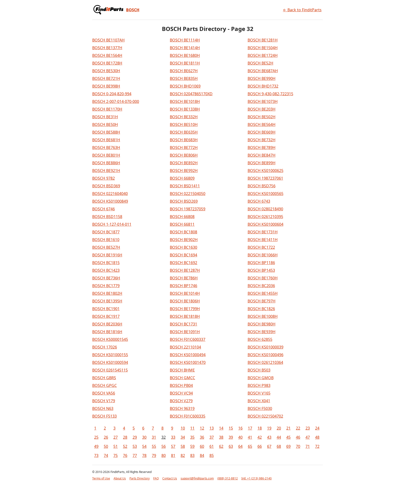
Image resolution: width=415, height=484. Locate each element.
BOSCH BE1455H (263, 293)
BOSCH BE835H (184, 78)
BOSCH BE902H (184, 239)
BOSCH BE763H (106, 147)
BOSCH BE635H (184, 132)
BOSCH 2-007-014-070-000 (115, 101)
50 (106, 446)
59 (192, 446)
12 (202, 428)
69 (288, 446)
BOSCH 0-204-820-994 (111, 93)
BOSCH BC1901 (106, 308)
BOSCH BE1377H (107, 47)
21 (288, 428)
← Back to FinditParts (302, 9)
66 (259, 446)
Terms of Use (101, 478)
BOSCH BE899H (261, 162)
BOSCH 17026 (104, 347)
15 (231, 428)
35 (192, 437)
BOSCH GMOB (261, 377)
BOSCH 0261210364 (265, 362)
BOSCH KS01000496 (265, 354)
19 (269, 428)
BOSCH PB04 (181, 385)
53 (135, 446)
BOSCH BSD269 (184, 201)
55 (154, 446)
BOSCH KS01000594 (110, 362)
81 (173, 455)
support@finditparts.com (197, 478)
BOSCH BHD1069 (185, 86)
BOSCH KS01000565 (265, 193)
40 (240, 437)
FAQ (156, 478)
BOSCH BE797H (261, 301)
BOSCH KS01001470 (188, 362)
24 (317, 428)
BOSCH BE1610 (105, 239)
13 (211, 428)
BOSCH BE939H (261, 331)
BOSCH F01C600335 (187, 416)
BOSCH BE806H (184, 155)
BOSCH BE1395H (107, 301)
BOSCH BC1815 (106, 262)
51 (115, 446)
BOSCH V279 (181, 400)
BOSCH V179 (103, 400)
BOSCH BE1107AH (108, 40)
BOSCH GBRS (104, 377)
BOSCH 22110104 (185, 347)
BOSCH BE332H (184, 116)
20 (279, 428)
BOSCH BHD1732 (263, 86)
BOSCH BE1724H (263, 55)
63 (231, 446)
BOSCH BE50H (105, 124)
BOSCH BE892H (184, 162)
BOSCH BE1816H (107, 331)
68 (279, 446)
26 (106, 437)
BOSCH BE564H (261, 124)
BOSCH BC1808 (183, 232)
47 (307, 437)
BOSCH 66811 (182, 224)
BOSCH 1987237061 (265, 178)
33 (173, 437)
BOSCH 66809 (182, 178)
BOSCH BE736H (106, 278)
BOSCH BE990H (261, 78)
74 (106, 455)
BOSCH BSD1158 (107, 216)
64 (240, 446)
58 (183, 446)
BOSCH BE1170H (107, 109)
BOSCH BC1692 (183, 262)
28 (125, 437)
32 (163, 437)
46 (298, 437)
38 (221, 437)
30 (144, 437)
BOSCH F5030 (260, 408)
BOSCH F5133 (104, 416)
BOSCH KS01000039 (265, 347)
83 (192, 455)
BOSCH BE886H (106, 162)
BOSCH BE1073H (263, 101)
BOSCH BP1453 (261, 270)
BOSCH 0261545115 (110, 370)
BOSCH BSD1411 (185, 186)
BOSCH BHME (182, 370)
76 (125, 455)
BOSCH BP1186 (261, 262)
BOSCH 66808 (182, 216)
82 (183, 455)
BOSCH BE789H (261, 147)
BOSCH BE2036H (107, 324)
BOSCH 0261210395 (265, 216)
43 (269, 437)
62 (221, 446)
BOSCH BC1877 (106, 232)
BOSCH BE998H (106, 86)
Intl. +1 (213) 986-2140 (256, 478)
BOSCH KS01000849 (110, 201)
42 (259, 437)
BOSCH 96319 (182, 408)
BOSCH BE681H (106, 139)
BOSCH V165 (259, 393)
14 (221, 428)
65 (250, 446)
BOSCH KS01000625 (265, 170)
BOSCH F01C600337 (187, 339)
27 (115, 437)
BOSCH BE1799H (185, 308)
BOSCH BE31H (105, 116)
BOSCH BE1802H (107, 293)
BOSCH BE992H (184, 170)
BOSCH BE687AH (263, 70)
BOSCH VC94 (181, 393)
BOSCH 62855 (260, 339)
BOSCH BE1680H (185, 55)
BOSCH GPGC (104, 385)
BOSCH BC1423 (106, 270)
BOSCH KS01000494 (188, 354)
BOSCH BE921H (106, 170)
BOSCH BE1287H (185, 270)
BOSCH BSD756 (261, 186)
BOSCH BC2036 (261, 285)
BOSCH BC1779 (106, 285)
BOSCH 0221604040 (110, 193)
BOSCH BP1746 (183, 285)
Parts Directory (139, 478)
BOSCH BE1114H (185, 40)
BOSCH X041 (259, 400)
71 (307, 446)
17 (250, 428)
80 (163, 455)
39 (231, 437)
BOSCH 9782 (103, 178)
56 (163, 446)
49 (96, 446)
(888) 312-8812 (227, 478)
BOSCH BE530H (106, 70)
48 (317, 437)
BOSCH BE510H (184, 124)
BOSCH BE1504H (263, 47)
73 (96, 455)
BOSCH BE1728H (107, 63)
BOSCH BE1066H (263, 255)
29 (135, 437)
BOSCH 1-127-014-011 (111, 224)
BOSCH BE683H (184, 139)
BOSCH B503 (259, 370)
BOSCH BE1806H (185, 301)
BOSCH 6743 (259, 201)
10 (183, 428)
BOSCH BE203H (261, 109)
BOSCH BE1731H (263, 232)
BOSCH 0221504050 (187, 193)
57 (173, 446)
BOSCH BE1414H (185, 47)
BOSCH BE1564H (107, 55)
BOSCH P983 (259, 385)
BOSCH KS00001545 (110, 339)
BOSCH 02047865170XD (191, 93)
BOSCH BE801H (106, 155)
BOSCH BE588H (106, 132)
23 (307, 428)
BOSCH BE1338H (185, 109)
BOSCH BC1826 (261, 308)
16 (240, 428)
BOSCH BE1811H (185, 63)
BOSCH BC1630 (183, 247)
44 (279, 437)
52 (125, 446)
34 (183, 437)
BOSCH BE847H (261, 155)
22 (298, 428)
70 (298, 446)
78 (144, 455)
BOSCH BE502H (261, 116)
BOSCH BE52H (260, 63)
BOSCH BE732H (261, 139)
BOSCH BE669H (261, 132)
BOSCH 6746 (103, 209)
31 (154, 437)
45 (288, 437)
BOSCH (132, 9)
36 (202, 437)
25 (96, 437)
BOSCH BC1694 (183, 255)
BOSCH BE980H (261, 324)
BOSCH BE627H (184, 70)
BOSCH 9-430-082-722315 (270, 93)
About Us (120, 478)
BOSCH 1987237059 (187, 209)
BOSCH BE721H (106, 78)
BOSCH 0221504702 (265, 416)
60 (202, 446)
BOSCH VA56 (103, 393)
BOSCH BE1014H (185, 293)
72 (317, 446)
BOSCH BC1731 (183, 324)
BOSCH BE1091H (185, 331)
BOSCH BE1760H (263, 278)
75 (115, 455)
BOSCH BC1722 (261, 247)
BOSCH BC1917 (106, 316)
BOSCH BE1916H (107, 255)
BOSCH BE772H (184, 147)
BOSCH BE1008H (263, 316)
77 (135, 455)
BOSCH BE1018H (185, 101)
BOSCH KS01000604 (265, 224)
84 (202, 455)
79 (154, 455)
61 (211, 446)
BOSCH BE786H (184, 278)
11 (192, 428)
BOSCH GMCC (182, 377)
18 (259, 428)
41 (250, 437)
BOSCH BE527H (106, 247)
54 (144, 446)
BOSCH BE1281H (263, 40)
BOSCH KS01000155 (110, 354)
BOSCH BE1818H (185, 316)
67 (269, 446)
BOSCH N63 (102, 408)
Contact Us (169, 478)
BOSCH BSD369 (106, 186)
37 (211, 437)
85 (211, 455)
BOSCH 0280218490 (265, 209)
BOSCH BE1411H (263, 239)
